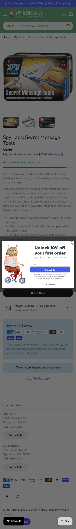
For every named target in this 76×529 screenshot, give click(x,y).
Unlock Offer (50, 270)
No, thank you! (50, 284)
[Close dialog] (71, 243)
